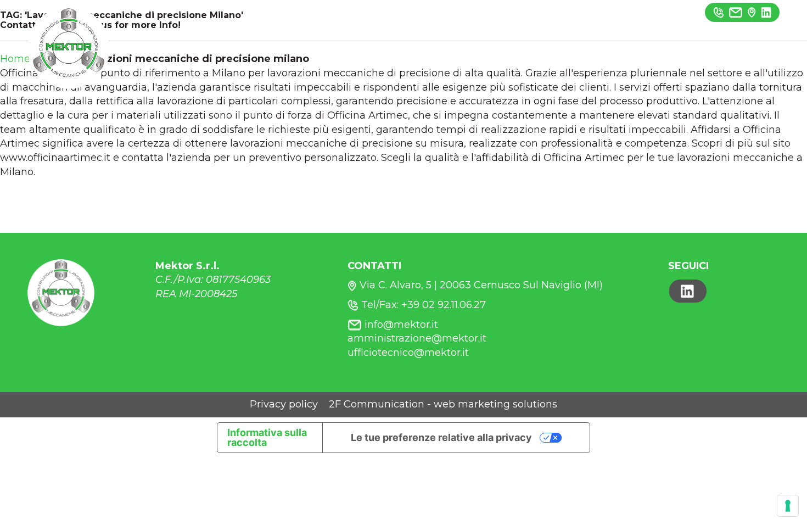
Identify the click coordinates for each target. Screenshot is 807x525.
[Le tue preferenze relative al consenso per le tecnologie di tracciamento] (787, 505)
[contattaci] (751, 12)
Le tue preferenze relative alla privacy (441, 437)
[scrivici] (735, 12)
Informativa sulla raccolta (267, 437)
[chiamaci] (718, 12)
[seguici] (766, 12)
